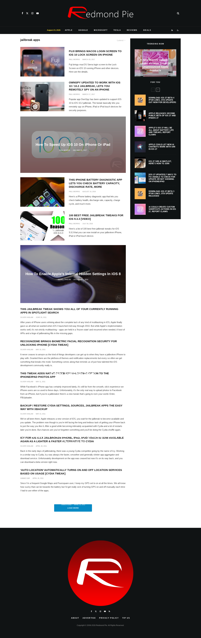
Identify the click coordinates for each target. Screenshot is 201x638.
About (75, 618)
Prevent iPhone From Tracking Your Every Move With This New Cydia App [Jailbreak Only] (73, 497)
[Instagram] (32, 13)
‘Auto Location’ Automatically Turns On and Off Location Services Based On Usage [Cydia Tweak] (71, 472)
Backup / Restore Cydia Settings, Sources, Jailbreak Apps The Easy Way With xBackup (71, 407)
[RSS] (172, 30)
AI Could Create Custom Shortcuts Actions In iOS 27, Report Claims (162, 209)
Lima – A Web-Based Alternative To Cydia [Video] (73, 436)
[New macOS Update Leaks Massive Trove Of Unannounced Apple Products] (155, 63)
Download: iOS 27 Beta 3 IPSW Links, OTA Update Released (161, 193)
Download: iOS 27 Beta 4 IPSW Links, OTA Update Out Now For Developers (162, 100)
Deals (147, 30)
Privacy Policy (109, 618)
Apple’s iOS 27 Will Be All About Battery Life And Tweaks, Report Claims (161, 131)
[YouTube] (37, 13)
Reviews (132, 30)
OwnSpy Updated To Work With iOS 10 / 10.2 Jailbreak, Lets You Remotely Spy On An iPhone (94, 86)
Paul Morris (74, 59)
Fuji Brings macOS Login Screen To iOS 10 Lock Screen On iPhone (95, 53)
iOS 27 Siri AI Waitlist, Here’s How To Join (160, 162)
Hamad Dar (25, 478)
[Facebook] (22, 13)
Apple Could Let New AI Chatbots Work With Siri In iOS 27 (162, 146)
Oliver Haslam (26, 317)
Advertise (89, 618)
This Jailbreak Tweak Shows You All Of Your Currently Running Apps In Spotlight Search (69, 311)
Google (83, 30)
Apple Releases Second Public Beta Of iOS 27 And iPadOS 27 (162, 115)
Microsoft (101, 30)
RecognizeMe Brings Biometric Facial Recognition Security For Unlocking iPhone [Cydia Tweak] (68, 343)
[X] (27, 13)
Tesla (117, 30)
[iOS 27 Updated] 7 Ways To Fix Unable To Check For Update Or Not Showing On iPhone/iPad (162, 178)
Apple (69, 30)
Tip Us (126, 618)
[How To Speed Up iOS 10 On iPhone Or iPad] (73, 145)
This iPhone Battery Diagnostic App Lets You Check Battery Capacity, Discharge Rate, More (95, 183)
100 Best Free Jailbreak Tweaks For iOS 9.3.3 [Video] (96, 217)
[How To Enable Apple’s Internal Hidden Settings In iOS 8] (73, 274)
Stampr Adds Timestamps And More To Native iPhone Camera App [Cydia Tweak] (73, 371)
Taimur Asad (66, 504)
